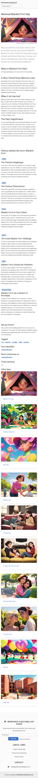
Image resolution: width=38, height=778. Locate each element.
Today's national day (19, 749)
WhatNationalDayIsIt (9, 3)
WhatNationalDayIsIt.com (24, 775)
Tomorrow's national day (19, 753)
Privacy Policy (19, 757)
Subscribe (13, 738)
